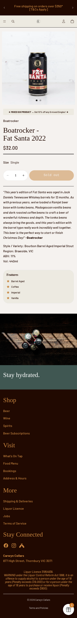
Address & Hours (14, 478)
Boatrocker (11, 121)
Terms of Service (14, 523)
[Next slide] (72, 7)
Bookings (9, 471)
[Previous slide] (4, 7)
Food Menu (10, 463)
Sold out (51, 175)
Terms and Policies (38, 608)
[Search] (13, 21)
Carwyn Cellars (42, 599)
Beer (6, 411)
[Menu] (4, 21)
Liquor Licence (13, 508)
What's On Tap (13, 456)
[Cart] (72, 21)
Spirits (7, 426)
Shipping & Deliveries (18, 501)
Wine (6, 418)
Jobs (6, 516)
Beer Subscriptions (16, 433)
